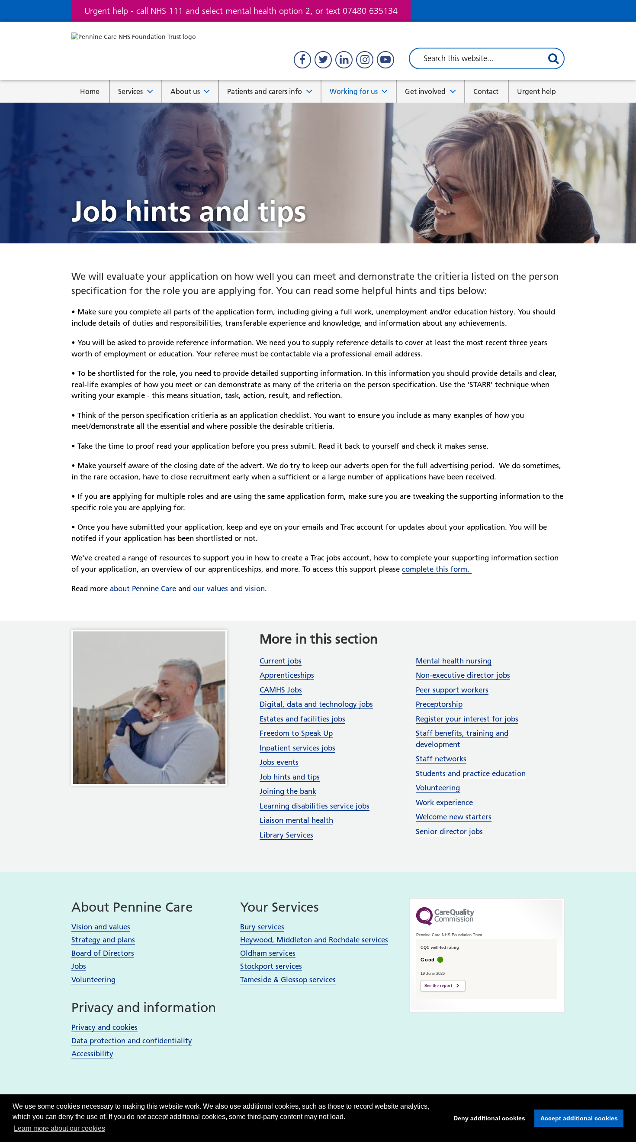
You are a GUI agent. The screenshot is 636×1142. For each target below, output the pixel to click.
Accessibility (92, 1053)
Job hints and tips (290, 777)
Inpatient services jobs (297, 748)
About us (185, 91)
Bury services (262, 926)
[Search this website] (553, 58)
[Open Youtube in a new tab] (385, 59)
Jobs (78, 966)
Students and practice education (471, 773)
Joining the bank (288, 791)
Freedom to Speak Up (296, 733)
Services (130, 91)
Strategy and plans (103, 939)
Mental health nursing (453, 661)
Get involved (425, 91)
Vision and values (100, 926)
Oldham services (268, 953)
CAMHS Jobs (281, 690)
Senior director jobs (449, 831)
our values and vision (229, 588)
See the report (438, 985)
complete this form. (437, 569)
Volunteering (438, 787)
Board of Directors (102, 953)
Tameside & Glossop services (288, 979)
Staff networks (441, 758)
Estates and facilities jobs (302, 719)
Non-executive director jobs (463, 675)
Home (90, 91)
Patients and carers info (264, 91)
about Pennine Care (143, 588)
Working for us (354, 91)
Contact (485, 91)
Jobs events (279, 762)
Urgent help (536, 91)
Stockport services (271, 966)
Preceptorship (439, 704)
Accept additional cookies (576, 1118)
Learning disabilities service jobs (314, 806)
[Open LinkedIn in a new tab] (344, 59)
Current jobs (281, 661)
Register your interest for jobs (467, 719)
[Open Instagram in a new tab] (364, 59)
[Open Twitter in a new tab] (323, 59)
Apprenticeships (287, 675)
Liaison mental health (296, 820)
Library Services (286, 835)
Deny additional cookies (487, 1118)
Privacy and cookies (104, 1027)
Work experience (444, 802)
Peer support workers (452, 690)
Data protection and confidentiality (131, 1040)
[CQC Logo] (445, 923)
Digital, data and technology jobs (316, 704)
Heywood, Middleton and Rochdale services (314, 939)
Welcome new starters (453, 816)
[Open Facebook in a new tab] (302, 59)
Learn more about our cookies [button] (59, 1128)
